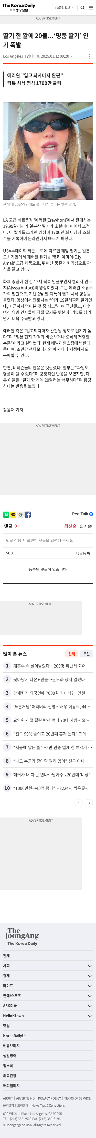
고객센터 (22, 1105)
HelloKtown (13, 1015)
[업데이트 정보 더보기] (50, 56)
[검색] (83, 8)
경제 (6, 975)
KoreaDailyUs (14, 1035)
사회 (6, 965)
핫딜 (6, 1025)
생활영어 (9, 1055)
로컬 (86, 653)
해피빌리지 (11, 1085)
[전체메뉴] (91, 8)
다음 (89, 803)
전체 (71, 653)
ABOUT (8, 1098)
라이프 (8, 985)
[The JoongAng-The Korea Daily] (22, 937)
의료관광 (9, 1075)
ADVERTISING (25, 1098)
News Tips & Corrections (48, 1105)
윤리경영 (8, 1105)
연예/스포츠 (12, 995)
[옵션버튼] (90, 56)
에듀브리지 (11, 1045)
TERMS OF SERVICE (77, 1098)
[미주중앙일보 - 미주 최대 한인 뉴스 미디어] (19, 8)
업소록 (8, 1065)
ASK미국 (10, 1005)
